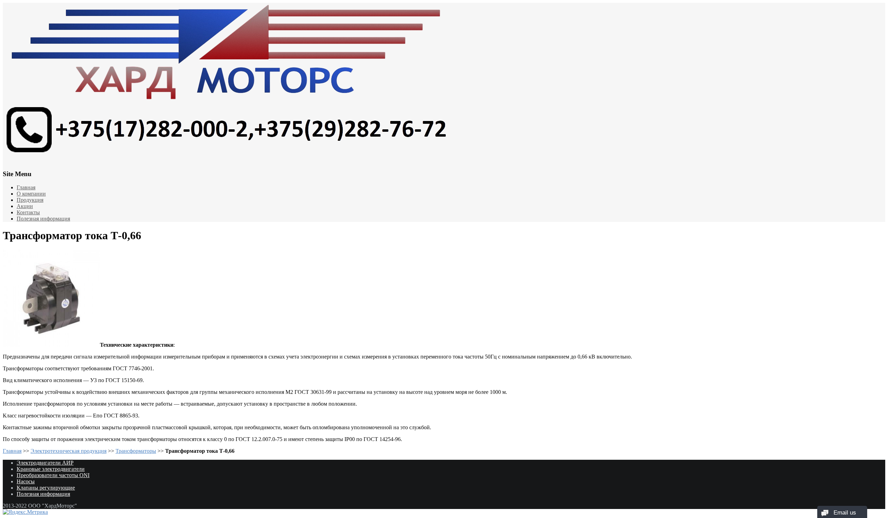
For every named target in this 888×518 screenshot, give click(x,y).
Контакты (28, 212)
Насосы (26, 481)
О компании (31, 194)
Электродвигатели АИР (45, 463)
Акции (25, 206)
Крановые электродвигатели (51, 469)
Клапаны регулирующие (46, 488)
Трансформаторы (136, 451)
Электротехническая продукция (68, 451)
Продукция (30, 200)
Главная (26, 187)
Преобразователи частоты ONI (53, 475)
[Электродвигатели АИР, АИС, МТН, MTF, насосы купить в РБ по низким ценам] (444, 81)
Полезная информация (43, 219)
